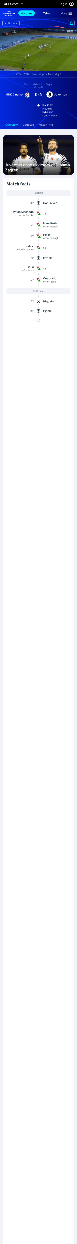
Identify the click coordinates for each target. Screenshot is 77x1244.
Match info (46, 124)
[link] (26, 13)
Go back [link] (12, 23)
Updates (28, 124)
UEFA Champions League (9, 13)
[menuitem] (28, 13)
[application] (38, 49)
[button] (65, 13)
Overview (12, 124)
